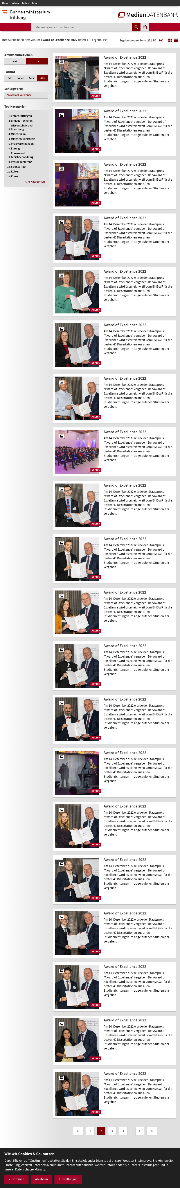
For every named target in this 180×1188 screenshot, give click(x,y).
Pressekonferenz (21, 162)
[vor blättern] (152, 1131)
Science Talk (18, 167)
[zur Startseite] (148, 15)
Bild (9, 78)
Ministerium (18, 134)
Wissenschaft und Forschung (21, 127)
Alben (15, 3)
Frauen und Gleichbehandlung (22, 155)
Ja (37, 61)
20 (148, 40)
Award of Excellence (19, 95)
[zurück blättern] (78, 1131)
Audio (32, 78)
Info (34, 3)
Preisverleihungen (22, 144)
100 (161, 40)
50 (154, 40)
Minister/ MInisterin (23, 139)
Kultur (15, 171)
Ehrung (15, 148)
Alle (42, 78)
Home (5, 3)
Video (21, 78)
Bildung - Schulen (21, 121)
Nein (15, 61)
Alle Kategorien (35, 182)
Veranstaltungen (21, 116)
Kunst (14, 176)
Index (25, 3)
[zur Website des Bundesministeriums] (26, 18)
